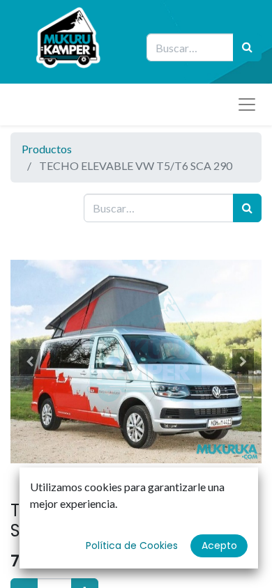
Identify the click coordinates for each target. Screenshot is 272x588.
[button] (29, 361)
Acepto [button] (219, 545)
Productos (47, 148)
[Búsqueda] (247, 47)
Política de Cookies (132, 545)
